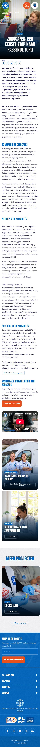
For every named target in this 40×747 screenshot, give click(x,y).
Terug (5, 12)
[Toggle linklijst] (36, 674)
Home (10, 12)
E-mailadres (9, 651)
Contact (5, 693)
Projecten (16, 12)
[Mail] (15, 63)
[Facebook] (3, 63)
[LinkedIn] (11, 63)
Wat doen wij (8, 675)
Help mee (6, 681)
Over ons (6, 687)
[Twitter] (7, 63)
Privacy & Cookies (20, 743)
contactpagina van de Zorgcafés (19, 362)
